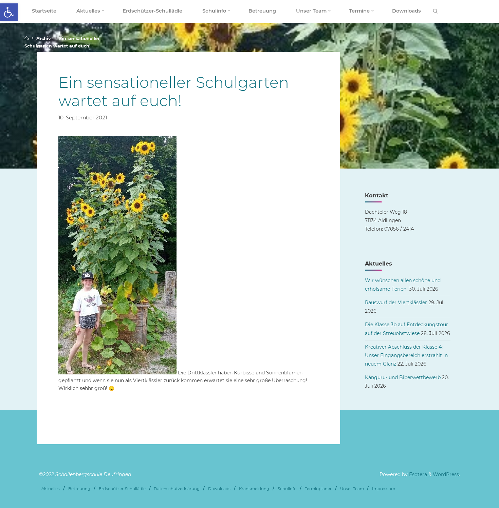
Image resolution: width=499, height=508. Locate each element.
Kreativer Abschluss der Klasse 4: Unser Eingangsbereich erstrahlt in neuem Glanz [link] (406, 355)
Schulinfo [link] (287, 488)
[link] (9, 12)
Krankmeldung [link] (254, 488)
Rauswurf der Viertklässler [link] (396, 302)
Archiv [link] (43, 38)
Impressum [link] (383, 488)
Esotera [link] (417, 474)
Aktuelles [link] (50, 488)
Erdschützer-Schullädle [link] (122, 488)
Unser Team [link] (352, 488)
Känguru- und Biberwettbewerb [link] (403, 377)
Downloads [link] (219, 488)
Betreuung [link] (79, 488)
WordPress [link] (446, 474)
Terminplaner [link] (318, 488)
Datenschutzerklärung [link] (177, 488)
